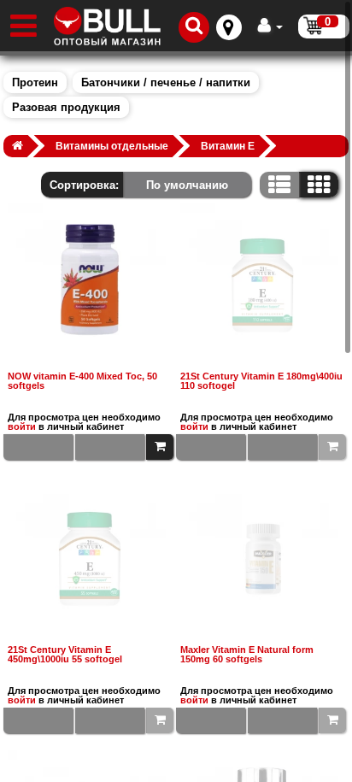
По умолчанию (187, 185)
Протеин (35, 82)
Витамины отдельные (112, 146)
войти (22, 426)
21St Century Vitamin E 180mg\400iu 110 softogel (261, 381)
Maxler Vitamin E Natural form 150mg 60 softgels (247, 654)
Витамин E (228, 146)
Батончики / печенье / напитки (165, 82)
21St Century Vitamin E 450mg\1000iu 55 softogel (65, 654)
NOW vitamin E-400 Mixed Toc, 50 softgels (82, 381)
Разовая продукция (66, 107)
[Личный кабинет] (270, 26)
